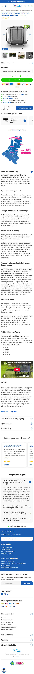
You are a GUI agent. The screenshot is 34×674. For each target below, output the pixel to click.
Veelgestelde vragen (6, 629)
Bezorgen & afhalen (7, 549)
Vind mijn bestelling (7, 547)
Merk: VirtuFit (29, 18)
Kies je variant (5, 67)
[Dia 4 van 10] (29, 55)
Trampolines (9, 10)
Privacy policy (21, 654)
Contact (3, 617)
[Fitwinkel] (17, 650)
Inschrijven (27, 583)
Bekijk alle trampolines (9, 411)
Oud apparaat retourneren (8, 627)
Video (6, 49)
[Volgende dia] (30, 35)
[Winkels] (26, 6)
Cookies (27, 654)
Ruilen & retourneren (8, 551)
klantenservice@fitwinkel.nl (10, 567)
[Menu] (2, 6)
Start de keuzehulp (24, 108)
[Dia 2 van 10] (12, 55)
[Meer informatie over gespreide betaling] (32, 63)
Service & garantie (7, 553)
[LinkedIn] (7, 594)
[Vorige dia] (4, 35)
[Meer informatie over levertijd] (20, 76)
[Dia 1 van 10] (4, 55)
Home (2, 10)
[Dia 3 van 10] (21, 55)
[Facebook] (2, 594)
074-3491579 (6, 565)
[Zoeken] (6, 6)
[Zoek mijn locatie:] (23, 6)
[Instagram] (5, 594)
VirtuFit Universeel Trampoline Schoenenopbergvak (15, 119)
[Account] (29, 6)
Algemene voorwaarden (10, 654)
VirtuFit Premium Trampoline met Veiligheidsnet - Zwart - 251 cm (12, 445)
